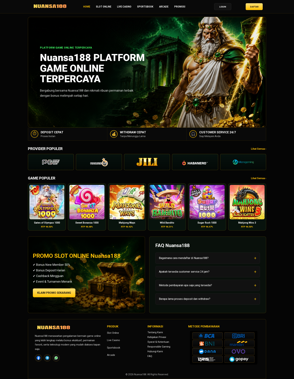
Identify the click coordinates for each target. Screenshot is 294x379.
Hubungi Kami (155, 351)
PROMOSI (179, 6)
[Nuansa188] (50, 6)
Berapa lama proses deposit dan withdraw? (184, 299)
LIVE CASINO (124, 6)
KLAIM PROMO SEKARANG (54, 292)
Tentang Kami (155, 332)
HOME (86, 6)
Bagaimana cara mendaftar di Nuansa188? (184, 258)
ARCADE (163, 6)
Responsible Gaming (159, 346)
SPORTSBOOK (145, 6)
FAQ (150, 356)
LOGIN (222, 6)
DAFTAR (254, 6)
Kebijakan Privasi (157, 337)
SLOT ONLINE (103, 6)
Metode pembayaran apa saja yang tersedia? (185, 285)
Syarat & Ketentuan (158, 341)
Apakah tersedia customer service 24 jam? (184, 271)
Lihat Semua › (258, 148)
